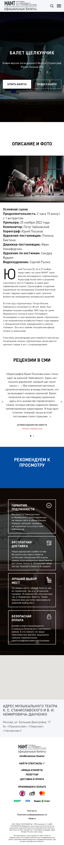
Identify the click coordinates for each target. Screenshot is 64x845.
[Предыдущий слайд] (1, 179)
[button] (52, 6)
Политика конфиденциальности (32, 814)
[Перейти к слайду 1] (30, 435)
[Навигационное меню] (59, 5)
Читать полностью (32, 428)
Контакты (32, 810)
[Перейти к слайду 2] (33, 435)
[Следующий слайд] (62, 179)
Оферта (32, 818)
